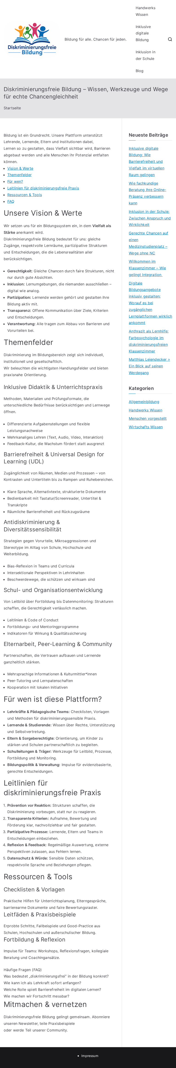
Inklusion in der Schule (145, 55)
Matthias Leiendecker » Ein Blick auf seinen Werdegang (149, 366)
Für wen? (15, 181)
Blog (140, 70)
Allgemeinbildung (144, 401)
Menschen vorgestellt (148, 418)
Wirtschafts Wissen (146, 427)
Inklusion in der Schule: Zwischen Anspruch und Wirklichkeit (150, 218)
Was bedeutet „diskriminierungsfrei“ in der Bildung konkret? (56, 976)
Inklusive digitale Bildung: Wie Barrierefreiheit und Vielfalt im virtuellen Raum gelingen (146, 161)
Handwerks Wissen (145, 11)
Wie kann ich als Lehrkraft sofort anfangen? (42, 983)
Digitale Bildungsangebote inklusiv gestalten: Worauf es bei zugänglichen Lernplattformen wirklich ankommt (150, 303)
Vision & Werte (20, 168)
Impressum (89, 1056)
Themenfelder (19, 174)
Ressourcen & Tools (24, 194)
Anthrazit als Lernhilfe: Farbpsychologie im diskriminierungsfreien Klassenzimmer (148, 341)
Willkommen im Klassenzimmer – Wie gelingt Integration (147, 268)
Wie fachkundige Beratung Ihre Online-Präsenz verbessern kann (147, 193)
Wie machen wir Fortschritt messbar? (36, 996)
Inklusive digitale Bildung (143, 33)
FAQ (10, 201)
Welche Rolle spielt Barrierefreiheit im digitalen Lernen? (52, 989)
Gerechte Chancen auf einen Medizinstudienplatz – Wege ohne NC (148, 243)
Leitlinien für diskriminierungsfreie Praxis (43, 188)
